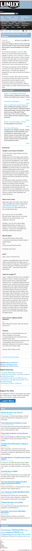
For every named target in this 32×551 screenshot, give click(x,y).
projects (8, 447)
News (2, 17)
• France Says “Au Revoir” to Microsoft (11, 383)
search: (1, 11)
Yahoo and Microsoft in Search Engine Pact (16, 105)
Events (3, 532)
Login (30, 30)
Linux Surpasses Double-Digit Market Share (15, 492)
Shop (22, 19)
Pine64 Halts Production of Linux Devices (14, 433)
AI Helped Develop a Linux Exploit (12, 502)
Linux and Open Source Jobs (9, 364)
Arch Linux (3, 473)
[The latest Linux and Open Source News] (26, 30)
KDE (2, 447)
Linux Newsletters (13, 362)
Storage (8, 435)
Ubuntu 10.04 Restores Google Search (15, 93)
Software (16, 25)
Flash (7, 27)
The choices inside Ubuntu (11, 101)
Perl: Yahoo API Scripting (11, 128)
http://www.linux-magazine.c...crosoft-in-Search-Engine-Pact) (13, 206)
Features (9, 17)
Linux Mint (11, 460)
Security (10, 484)
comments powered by (10, 357)
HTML (13, 27)
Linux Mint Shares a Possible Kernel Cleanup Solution (15, 458)
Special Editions (13, 19)
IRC (24, 27)
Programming (6, 534)
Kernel (7, 460)
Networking (24, 25)
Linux (5, 414)
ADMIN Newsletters (14, 366)
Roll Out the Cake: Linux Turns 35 (12, 412)
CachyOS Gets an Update (9, 471)
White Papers (24, 17)
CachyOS (7, 473)
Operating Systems (6, 25)
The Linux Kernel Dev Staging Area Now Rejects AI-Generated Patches (14, 482)
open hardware (3, 435)
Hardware (9, 532)
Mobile (22, 532)
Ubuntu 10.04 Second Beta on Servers (15, 122)
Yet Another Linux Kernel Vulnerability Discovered (13, 512)
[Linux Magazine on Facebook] (23, 30)
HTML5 (19, 27)
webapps (3, 29)
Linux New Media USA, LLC (26, 550)
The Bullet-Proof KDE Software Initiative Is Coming (14, 444)
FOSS (2, 414)
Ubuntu (24, 534)
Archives (3, 19)
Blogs (16, 17)
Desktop (2, 493)
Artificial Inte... (3, 484)
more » (28, 100)
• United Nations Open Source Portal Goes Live (13, 378)
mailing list (20, 52)
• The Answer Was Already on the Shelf (11, 373)
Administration (3, 460)
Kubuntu (4, 447)
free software (19, 536)
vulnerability (12, 504)
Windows (12, 424)
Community (17, 529)
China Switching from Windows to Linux (14, 423)
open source (26, 536)
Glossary (3, 550)
